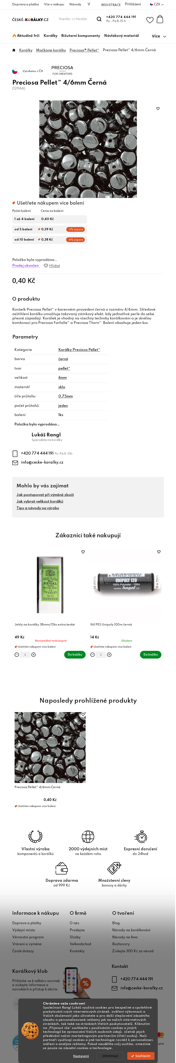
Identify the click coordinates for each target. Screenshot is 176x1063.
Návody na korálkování (131, 930)
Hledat (99, 19)
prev (15, 618)
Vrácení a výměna (27, 944)
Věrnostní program (28, 937)
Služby (75, 937)
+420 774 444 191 (121, 17)
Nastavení (81, 1056)
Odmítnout (110, 1056)
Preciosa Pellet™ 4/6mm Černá (37, 787)
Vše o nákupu (54, 4)
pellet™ (64, 368)
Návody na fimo (125, 937)
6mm (62, 378)
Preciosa (59, 66)
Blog (116, 923)
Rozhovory (121, 944)
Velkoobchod (80, 944)
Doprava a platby (26, 923)
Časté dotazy (23, 951)
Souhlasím (142, 1056)
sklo (61, 387)
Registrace (111, 5)
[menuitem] (26, 36)
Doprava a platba (25, 4)
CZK (157, 4)
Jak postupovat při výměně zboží (45, 495)
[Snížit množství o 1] (17, 655)
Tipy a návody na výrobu (38, 508)
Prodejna (77, 930)
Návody (75, 4)
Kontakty (77, 951)
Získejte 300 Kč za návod (133, 951)
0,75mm (65, 396)
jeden (63, 406)
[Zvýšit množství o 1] (33, 655)
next (160, 618)
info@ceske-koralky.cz (42, 462)
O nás (74, 923)
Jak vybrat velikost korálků (40, 501)
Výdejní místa (23, 930)
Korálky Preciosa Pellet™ (79, 350)
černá (63, 359)
